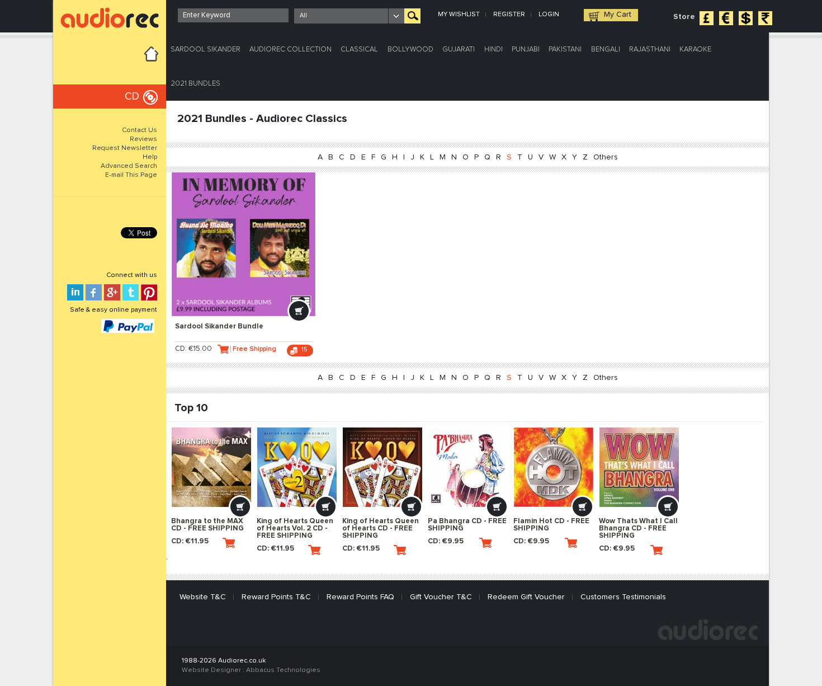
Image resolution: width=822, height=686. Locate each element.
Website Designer (211, 670)
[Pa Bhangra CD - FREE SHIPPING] (468, 467)
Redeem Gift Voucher (526, 597)
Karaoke (695, 49)
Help (150, 157)
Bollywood (410, 49)
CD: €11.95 (190, 541)
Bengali (605, 49)
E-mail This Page (131, 175)
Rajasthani (649, 49)
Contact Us (139, 130)
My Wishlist (459, 14)
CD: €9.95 (446, 541)
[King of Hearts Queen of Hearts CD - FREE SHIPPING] (382, 467)
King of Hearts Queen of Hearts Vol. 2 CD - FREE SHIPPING (295, 528)
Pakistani (565, 49)
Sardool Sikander (205, 49)
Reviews (143, 139)
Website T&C (202, 597)
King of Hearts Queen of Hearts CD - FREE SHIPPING (380, 528)
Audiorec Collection (290, 49)
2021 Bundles (195, 83)
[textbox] (233, 15)
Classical (359, 49)
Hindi (493, 49)
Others (605, 157)
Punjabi (526, 49)
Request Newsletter (124, 148)
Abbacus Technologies (283, 670)
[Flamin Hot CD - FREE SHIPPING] (553, 467)
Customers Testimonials (623, 597)
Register (509, 14)
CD (132, 96)
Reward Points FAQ (360, 597)
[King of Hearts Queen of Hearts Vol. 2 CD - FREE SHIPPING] (297, 467)
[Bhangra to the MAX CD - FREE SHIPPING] (211, 467)
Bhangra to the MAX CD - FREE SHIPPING (207, 525)
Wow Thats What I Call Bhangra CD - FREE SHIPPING (638, 528)
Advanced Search (129, 166)
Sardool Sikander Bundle (219, 326)
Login (548, 14)
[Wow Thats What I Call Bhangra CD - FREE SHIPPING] (639, 467)
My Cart (617, 14)
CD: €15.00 (193, 349)
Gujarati (458, 49)
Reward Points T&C (276, 597)
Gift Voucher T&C (441, 597)
